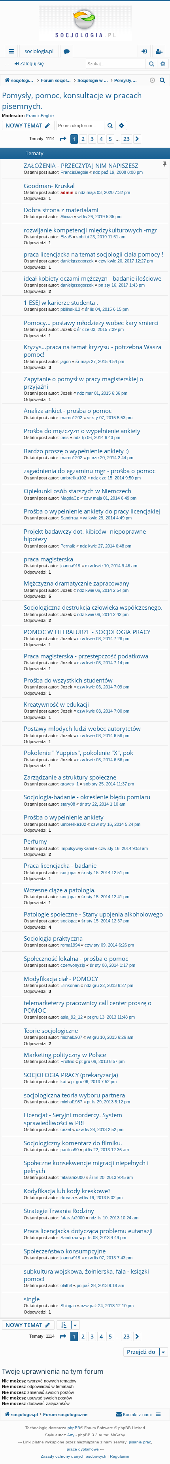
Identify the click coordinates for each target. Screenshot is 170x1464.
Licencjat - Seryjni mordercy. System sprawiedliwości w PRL (73, 1118)
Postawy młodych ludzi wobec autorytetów (82, 728)
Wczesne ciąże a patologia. (60, 890)
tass (64, 437)
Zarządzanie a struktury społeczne (70, 777)
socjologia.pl (39, 51)
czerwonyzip (72, 965)
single (32, 1299)
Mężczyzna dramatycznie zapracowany (76, 583)
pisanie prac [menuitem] (140, 1442)
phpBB (74, 1428)
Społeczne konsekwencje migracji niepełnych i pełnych (86, 1166)
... (7, 64)
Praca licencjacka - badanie (60, 865)
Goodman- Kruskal (49, 186)
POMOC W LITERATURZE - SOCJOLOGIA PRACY (87, 632)
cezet (65, 1129)
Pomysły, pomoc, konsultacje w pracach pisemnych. (72, 100)
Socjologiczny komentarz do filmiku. (73, 1143)
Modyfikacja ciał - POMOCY (61, 979)
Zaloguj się (32, 64)
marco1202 (71, 417)
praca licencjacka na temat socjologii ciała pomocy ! (93, 254)
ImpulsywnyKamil (77, 848)
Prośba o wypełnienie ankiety (64, 817)
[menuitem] (162, 80)
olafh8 (66, 1285)
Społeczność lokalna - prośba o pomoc (76, 958)
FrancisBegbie (40, 115)
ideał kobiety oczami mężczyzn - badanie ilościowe (92, 278)
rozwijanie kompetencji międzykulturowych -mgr (90, 230)
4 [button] (101, 139)
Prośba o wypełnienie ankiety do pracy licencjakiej (92, 511)
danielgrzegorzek (77, 261)
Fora (68, 52)
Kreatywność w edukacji (56, 704)
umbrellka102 (73, 477)
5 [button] (110, 139)
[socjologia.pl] (85, 23)
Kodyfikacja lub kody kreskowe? (67, 1191)
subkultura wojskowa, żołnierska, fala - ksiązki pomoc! (86, 1275)
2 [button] (83, 139)
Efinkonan (69, 985)
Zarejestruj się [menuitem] (161, 52)
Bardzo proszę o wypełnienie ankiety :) (76, 451)
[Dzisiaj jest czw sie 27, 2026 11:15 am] (152, 80)
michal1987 (71, 1037)
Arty (70, 1435)
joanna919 (70, 565)
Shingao (68, 1305)
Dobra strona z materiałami (61, 210)
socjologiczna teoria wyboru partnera (74, 1095)
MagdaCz (69, 498)
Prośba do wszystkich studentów (68, 680)
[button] (62, 139)
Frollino (67, 1061)
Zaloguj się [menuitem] (145, 52)
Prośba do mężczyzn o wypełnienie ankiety (82, 431)
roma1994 (70, 945)
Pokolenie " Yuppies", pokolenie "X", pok (78, 753)
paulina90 (69, 1149)
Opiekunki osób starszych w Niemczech (77, 491)
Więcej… (12, 52)
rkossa (67, 1197)
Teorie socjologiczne (51, 1030)
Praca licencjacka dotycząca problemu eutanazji (88, 1231)
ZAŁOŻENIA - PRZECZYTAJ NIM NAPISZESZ (81, 165)
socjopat (68, 872)
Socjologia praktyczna (53, 938)
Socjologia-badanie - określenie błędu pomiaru (87, 797)
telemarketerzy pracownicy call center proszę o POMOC (87, 1006)
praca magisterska (48, 559)
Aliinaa (66, 216)
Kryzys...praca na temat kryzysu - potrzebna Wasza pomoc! (92, 350)
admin (67, 192)
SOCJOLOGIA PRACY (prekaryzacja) (71, 1075)
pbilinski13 (70, 309)
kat (63, 1081)
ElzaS (66, 236)
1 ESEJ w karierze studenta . (61, 302)
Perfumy (35, 841)
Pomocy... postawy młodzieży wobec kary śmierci (91, 323)
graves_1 (69, 783)
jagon (65, 361)
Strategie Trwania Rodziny (59, 1211)
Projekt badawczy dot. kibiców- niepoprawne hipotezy (85, 535)
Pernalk (67, 546)
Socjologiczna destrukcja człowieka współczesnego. (93, 607)
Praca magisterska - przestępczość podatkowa (86, 656)
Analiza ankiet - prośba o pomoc (67, 410)
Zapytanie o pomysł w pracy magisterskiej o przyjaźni (83, 382)
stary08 (67, 804)
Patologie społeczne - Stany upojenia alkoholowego (93, 914)
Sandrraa (69, 517)
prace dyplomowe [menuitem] (83, 1449)
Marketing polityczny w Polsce (65, 1055)
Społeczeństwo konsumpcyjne (65, 1251)
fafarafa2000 (72, 1177)
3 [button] (92, 139)
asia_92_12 (71, 1017)
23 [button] (126, 139)
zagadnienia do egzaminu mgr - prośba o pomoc (89, 471)
